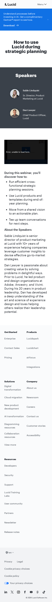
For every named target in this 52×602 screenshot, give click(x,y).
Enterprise (9, 338)
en (10, 552)
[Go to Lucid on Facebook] (24, 592)
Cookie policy (11, 575)
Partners (8, 513)
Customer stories (36, 425)
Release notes (11, 532)
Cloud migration (13, 397)
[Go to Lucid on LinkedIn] (5, 592)
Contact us (33, 416)
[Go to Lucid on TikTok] (43, 592)
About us (32, 387)
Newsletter (10, 522)
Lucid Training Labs (12, 494)
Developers (10, 465)
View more (10, 444)
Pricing (8, 357)
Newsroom (33, 397)
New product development (11, 407)
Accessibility (33, 435)
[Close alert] (48, 19)
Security (8, 475)
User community (13, 503)
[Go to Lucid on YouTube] (31, 592)
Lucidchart (32, 348)
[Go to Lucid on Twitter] (12, 592)
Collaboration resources (11, 435)
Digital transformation (12, 388)
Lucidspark (33, 338)
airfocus (31, 357)
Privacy (8, 561)
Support (8, 484)
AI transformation (14, 416)
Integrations (33, 367)
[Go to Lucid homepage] (13, 4)
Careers (31, 406)
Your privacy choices (21, 583)
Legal (20, 561)
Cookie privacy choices (17, 568)
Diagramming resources (11, 426)
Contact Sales (12, 348)
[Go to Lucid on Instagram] (18, 592)
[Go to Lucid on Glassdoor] (37, 592)
